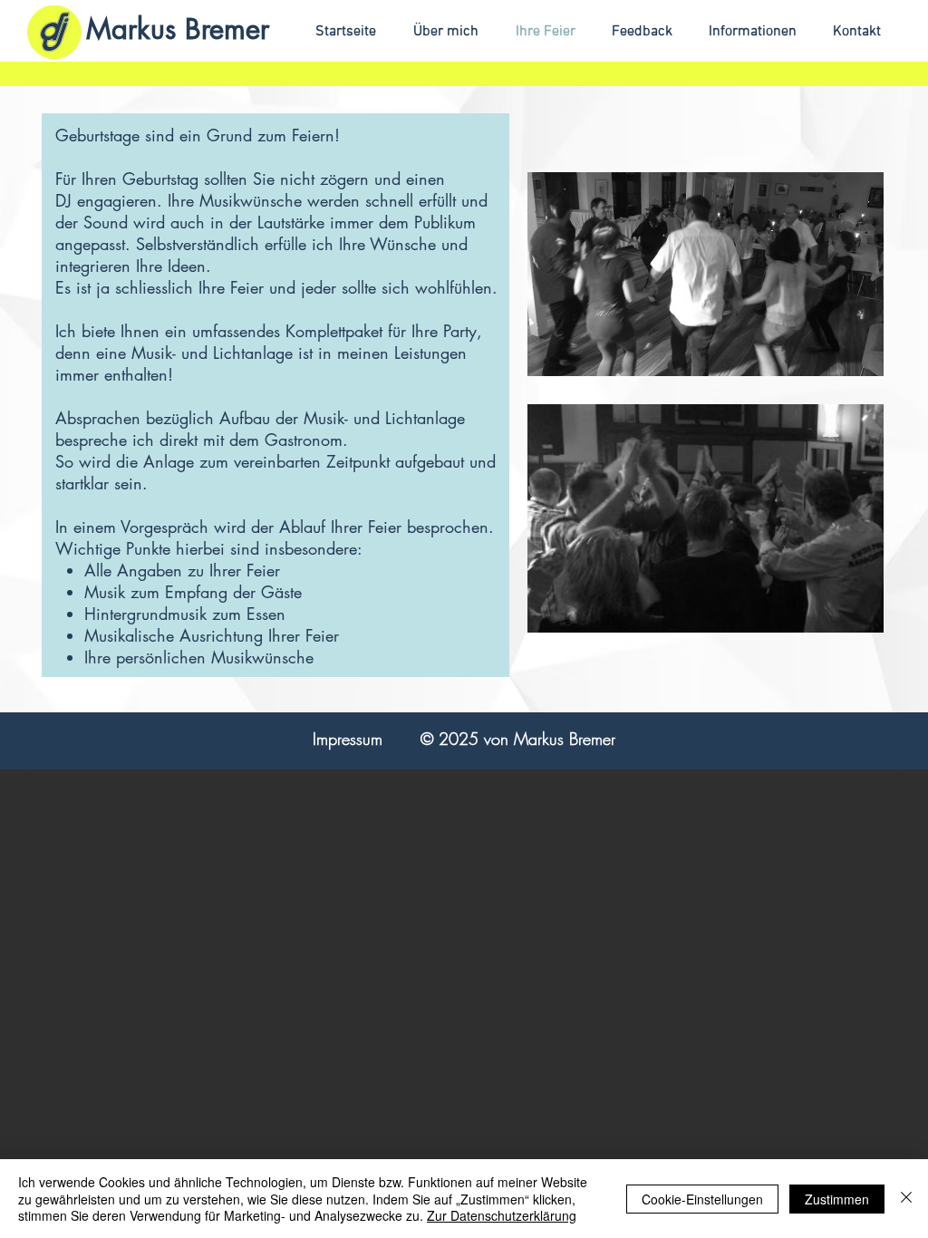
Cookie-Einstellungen (702, 1199)
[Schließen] (906, 1198)
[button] (747, 32)
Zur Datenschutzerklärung (501, 1215)
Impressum (347, 739)
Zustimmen (837, 1199)
